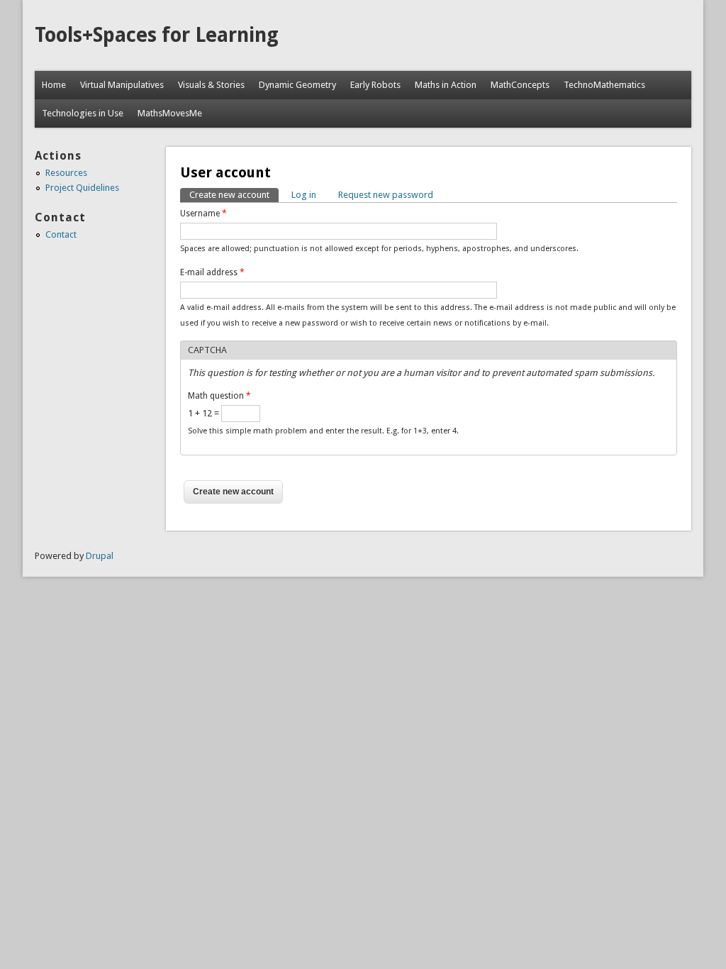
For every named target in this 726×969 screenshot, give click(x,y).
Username (203, 213)
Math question (219, 396)
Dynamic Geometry (297, 84)
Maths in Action (445, 84)
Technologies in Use (82, 113)
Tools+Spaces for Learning (157, 35)
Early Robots (375, 84)
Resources (66, 172)
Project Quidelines (82, 187)
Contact (61, 234)
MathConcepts (520, 84)
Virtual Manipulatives (122, 84)
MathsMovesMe (170, 113)
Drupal (99, 555)
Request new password (385, 194)
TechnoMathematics (604, 84)
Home (54, 84)
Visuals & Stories (211, 84)
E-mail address (212, 272)
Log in (303, 194)
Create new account (234, 194)
